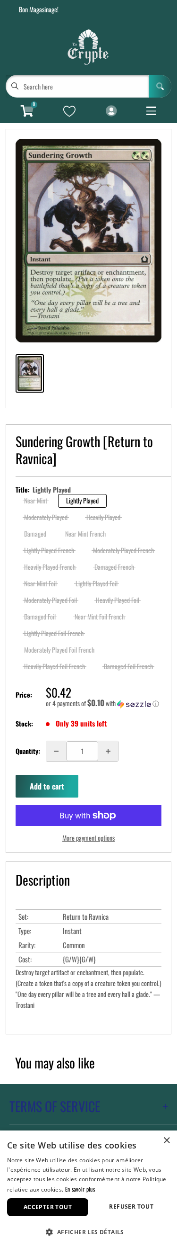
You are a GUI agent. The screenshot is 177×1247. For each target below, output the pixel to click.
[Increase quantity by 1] (108, 751)
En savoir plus (80, 1189)
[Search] (160, 86)
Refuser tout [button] (131, 1206)
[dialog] (88, 1188)
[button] (103, 703)
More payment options (88, 838)
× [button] (166, 1140)
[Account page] (111, 111)
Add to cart (47, 786)
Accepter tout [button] (48, 1207)
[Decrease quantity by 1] (56, 751)
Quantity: (28, 751)
